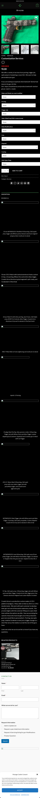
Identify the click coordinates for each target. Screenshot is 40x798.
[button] (37, 774)
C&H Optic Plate (6, 160)
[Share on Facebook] (14, 183)
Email (3, 695)
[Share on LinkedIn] (28, 183)
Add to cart (17, 171)
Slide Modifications (7, 127)
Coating (4, 152)
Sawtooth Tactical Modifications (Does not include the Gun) (8, 664)
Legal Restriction (25, 794)
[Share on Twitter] (18, 183)
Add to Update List (10, 726)
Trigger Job (5, 110)
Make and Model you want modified (12, 93)
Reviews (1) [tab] (5, 198)
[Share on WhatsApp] (11, 183)
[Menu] (2, 5)
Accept (20, 790)
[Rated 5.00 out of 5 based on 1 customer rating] (20, 66)
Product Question (10, 736)
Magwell (4, 143)
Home (3, 55)
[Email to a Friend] (21, 183)
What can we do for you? (9, 705)
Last (22, 691)
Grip (3, 135)
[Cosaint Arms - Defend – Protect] (20, 5)
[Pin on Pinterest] (25, 183)
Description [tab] (5, 194)
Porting (4, 101)
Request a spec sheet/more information (16, 729)
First (2, 691)
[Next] (35, 29)
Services (10, 55)
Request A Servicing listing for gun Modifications (19, 732)
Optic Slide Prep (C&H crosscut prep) (12, 118)
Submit (5, 741)
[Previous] (4, 29)
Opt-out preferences (15, 794)
